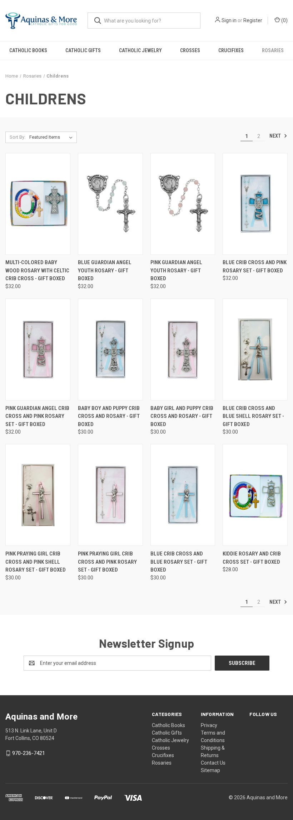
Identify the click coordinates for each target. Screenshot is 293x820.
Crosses (190, 50)
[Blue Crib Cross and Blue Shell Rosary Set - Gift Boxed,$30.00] (255, 349)
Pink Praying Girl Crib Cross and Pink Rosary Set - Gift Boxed (107, 561)
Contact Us (213, 763)
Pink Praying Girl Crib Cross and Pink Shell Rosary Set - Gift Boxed (35, 561)
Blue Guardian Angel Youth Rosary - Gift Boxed (104, 270)
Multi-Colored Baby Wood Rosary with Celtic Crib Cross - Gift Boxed (37, 270)
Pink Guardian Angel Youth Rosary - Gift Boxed (176, 270)
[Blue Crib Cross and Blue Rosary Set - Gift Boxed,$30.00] (183, 494)
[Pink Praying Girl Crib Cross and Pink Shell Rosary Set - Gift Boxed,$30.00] (38, 494)
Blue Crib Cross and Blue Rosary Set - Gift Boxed (178, 561)
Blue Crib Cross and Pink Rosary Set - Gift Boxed (255, 266)
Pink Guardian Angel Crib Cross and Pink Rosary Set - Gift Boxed (37, 416)
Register (252, 20)
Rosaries (273, 50)
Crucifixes (231, 50)
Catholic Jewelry (140, 50)
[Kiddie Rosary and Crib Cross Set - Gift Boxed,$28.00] (255, 494)
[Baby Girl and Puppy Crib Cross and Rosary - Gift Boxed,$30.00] (183, 349)
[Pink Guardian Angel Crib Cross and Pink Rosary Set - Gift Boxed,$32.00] (38, 349)
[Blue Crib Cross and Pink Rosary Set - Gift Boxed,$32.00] (255, 203)
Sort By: (17, 137)
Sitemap (210, 770)
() (284, 20)
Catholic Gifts (83, 50)
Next (275, 136)
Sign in (229, 20)
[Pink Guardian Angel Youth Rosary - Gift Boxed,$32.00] (183, 203)
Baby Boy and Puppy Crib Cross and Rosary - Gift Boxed (109, 416)
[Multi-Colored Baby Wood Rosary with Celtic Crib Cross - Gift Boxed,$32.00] (38, 203)
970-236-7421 (28, 753)
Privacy (209, 725)
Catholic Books (28, 50)
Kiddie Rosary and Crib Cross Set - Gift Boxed (252, 557)
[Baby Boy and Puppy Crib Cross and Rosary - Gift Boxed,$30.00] (110, 349)
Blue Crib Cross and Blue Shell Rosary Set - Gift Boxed (253, 416)
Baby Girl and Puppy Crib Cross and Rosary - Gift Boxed (181, 416)
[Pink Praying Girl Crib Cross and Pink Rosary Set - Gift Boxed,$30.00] (110, 494)
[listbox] (52, 137)
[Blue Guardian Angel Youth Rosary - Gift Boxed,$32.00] (110, 203)
